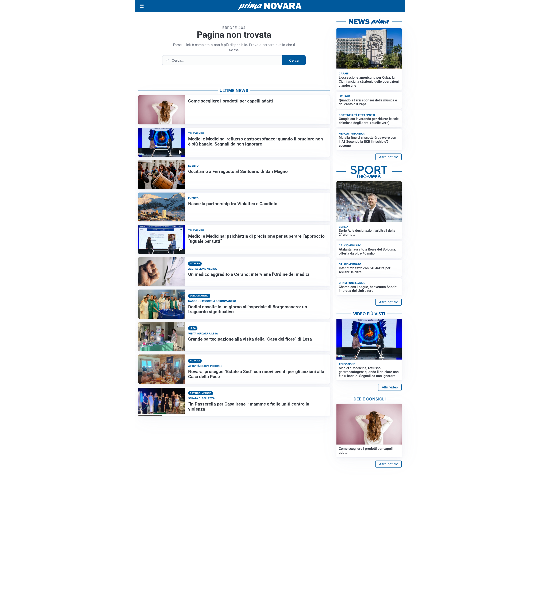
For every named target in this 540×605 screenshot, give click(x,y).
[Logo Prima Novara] (270, 6)
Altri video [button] (390, 387)
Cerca (294, 60)
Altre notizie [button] (388, 157)
